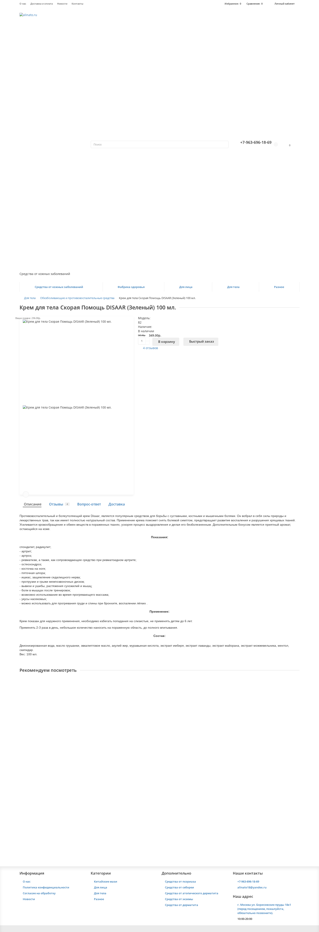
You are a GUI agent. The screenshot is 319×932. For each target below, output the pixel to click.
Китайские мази (105, 881)
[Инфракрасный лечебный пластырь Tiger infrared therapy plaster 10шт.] (159, 701)
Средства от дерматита (181, 905)
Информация (32, 873)
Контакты (77, 3)
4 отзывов (150, 348)
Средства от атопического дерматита (191, 893)
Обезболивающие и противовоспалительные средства (77, 298)
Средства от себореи (179, 887)
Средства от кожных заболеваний (59, 287)
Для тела (233, 287)
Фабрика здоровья (131, 287)
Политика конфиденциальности (46, 887)
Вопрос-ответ (89, 504)
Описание (32, 504)
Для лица (185, 287)
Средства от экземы (179, 899)
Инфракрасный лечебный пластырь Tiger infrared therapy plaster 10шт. (76, 731)
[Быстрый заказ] (48, 756)
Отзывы (58, 504)
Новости (62, 3)
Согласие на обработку (39, 893)
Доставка (117, 504)
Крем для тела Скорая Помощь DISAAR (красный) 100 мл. (64, 822)
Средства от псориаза (180, 881)
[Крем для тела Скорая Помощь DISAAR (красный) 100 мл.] (159, 793)
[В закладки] (296, 682)
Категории (101, 873)
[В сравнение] (26, 494)
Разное (279, 287)
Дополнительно (176, 873)
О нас (23, 3)
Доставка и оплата (41, 3)
